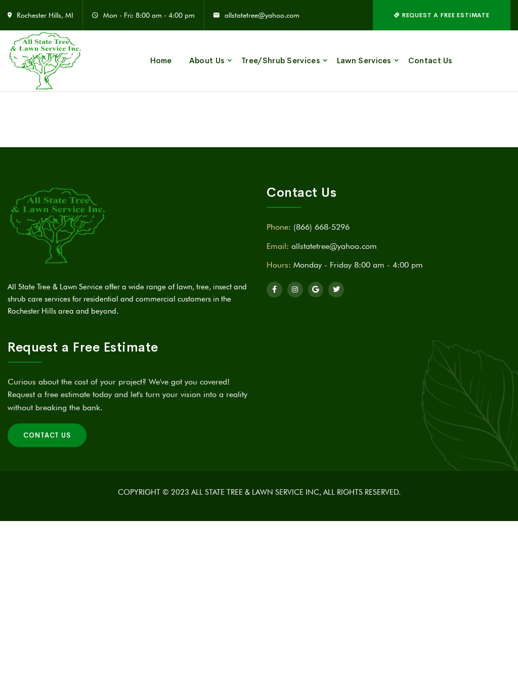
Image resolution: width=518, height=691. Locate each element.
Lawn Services (364, 60)
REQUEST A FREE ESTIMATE (445, 15)
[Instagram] (295, 289)
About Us (206, 60)
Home (161, 60)
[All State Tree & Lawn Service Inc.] (45, 60)
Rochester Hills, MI (45, 15)
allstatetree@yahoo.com (262, 15)
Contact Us (430, 60)
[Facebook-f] (274, 289)
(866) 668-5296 (321, 227)
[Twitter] (336, 289)
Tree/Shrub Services (280, 60)
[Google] (316, 289)
